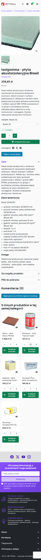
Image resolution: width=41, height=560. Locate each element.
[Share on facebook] (13, 148)
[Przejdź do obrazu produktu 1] (5, 60)
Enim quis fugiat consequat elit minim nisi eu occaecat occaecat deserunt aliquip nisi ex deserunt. (20, 486)
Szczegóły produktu (12, 273)
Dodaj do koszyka (21, 142)
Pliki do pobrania (10, 279)
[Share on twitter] (17, 148)
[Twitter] (17, 457)
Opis (3, 161)
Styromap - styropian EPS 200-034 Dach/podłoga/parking (10, 423)
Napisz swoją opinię (12, 154)
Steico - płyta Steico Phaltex (8, 334)
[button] (23, 4)
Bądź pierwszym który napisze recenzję (20, 296)
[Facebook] (12, 457)
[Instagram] (29, 457)
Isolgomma (6, 77)
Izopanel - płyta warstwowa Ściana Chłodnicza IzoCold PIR (10, 379)
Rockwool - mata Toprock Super (29, 334)
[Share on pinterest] (20, 148)
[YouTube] (23, 457)
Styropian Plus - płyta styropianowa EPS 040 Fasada (30, 379)
